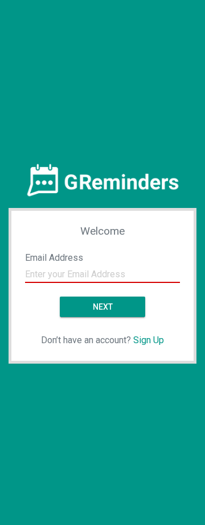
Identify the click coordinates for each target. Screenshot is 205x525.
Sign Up (148, 340)
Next (103, 306)
